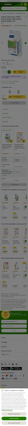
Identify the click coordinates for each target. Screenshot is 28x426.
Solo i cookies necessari (14, 423)
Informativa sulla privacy (7, 410)
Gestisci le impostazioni (14, 414)
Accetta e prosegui (14, 418)
